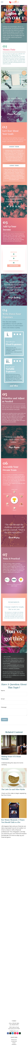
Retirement (14, 1039)
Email (3, 699)
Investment (14, 1041)
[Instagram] (17, 1033)
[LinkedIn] (13, 1033)
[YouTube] (15, 1033)
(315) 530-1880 (15, 1023)
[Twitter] (10, 1033)
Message (3, 707)
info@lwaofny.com (14, 1031)
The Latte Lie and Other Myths (13, 789)
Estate (14, 1042)
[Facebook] (8, 1033)
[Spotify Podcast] (20, 1033)
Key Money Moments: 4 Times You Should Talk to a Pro (13, 821)
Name (3, 690)
